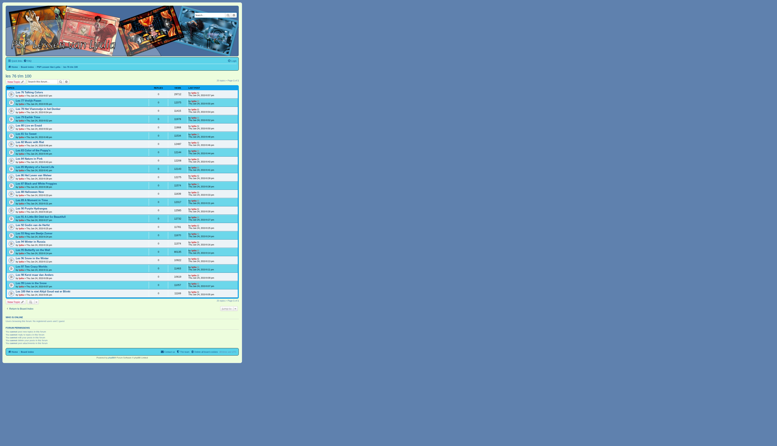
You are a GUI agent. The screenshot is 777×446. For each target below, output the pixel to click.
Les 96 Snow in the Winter (32, 258)
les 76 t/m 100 (18, 76)
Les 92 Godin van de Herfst (33, 225)
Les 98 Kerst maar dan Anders (34, 274)
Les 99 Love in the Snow (31, 283)
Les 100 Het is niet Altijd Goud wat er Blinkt (43, 291)
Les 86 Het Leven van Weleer (34, 175)
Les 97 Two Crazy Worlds (31, 266)
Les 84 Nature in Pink (29, 158)
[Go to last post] (198, 93)
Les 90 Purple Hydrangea (31, 208)
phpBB (111, 358)
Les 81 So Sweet (26, 133)
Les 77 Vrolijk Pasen (28, 100)
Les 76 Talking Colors (29, 92)
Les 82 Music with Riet (30, 142)
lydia (21, 96)
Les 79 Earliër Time (28, 117)
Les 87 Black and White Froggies (36, 183)
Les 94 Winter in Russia (30, 241)
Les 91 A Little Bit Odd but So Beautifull (41, 216)
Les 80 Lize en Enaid (29, 125)
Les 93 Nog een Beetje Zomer (34, 233)
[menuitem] (27, 60)
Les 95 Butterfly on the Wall (33, 250)
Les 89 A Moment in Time (32, 200)
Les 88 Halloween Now (30, 191)
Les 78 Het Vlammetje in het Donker (38, 108)
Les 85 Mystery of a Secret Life (35, 167)
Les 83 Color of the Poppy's (33, 150)
